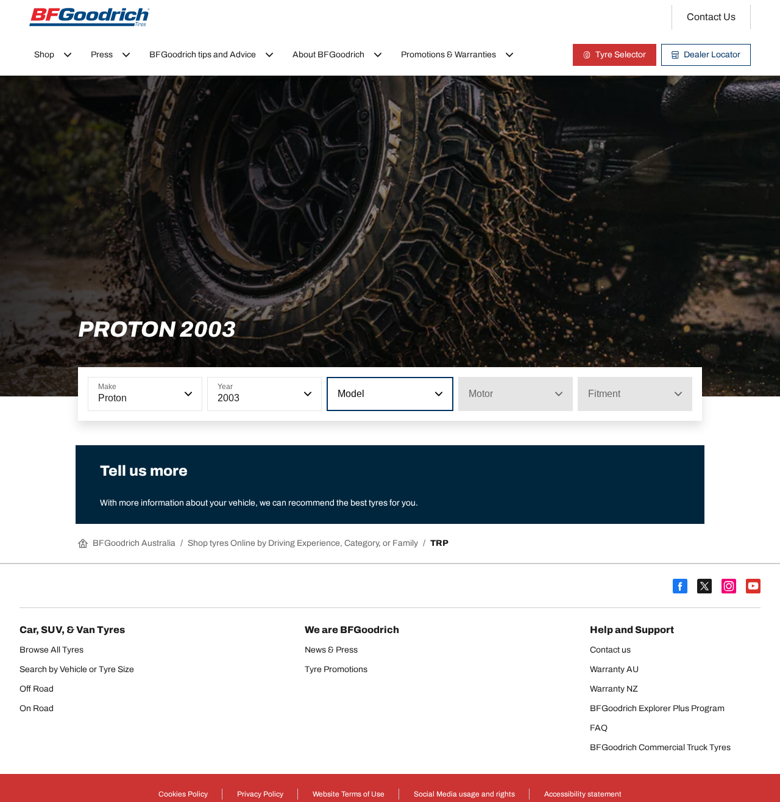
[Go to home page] (89, 17)
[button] (187, 394)
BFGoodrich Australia (134, 543)
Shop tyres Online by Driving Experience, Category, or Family (303, 543)
